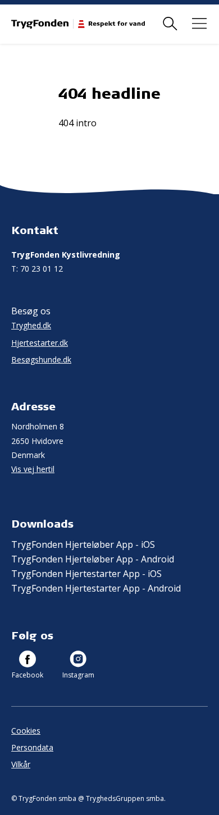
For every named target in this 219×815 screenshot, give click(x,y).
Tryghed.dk (31, 325)
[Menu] (199, 23)
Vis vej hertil (32, 469)
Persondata (32, 747)
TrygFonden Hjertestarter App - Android (96, 588)
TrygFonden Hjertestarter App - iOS (86, 573)
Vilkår (20, 764)
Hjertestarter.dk (39, 342)
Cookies (25, 730)
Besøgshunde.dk (41, 359)
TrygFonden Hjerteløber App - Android (92, 559)
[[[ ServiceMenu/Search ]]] (170, 23)
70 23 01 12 (37, 268)
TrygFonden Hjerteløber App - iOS (83, 544)
